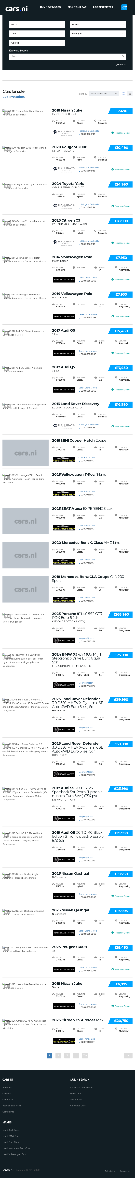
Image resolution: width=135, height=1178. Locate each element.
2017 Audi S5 (77, 792)
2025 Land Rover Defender (77, 703)
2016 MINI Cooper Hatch (80, 441)
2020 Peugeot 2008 (69, 147)
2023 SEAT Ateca (82, 509)
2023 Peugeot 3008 (69, 947)
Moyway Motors (86, 638)
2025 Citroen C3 (66, 220)
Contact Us (125, 1171)
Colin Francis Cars (87, 457)
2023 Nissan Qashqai (70, 874)
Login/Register (103, 7)
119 (85, 1055)
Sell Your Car (77, 7)
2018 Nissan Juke (67, 110)
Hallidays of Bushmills (89, 131)
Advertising (110, 1171)
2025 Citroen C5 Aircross (77, 1020)
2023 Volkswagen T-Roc (79, 475)
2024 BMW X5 (76, 658)
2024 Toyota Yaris (68, 184)
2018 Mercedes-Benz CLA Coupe (88, 579)
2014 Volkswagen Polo (72, 257)
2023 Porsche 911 (77, 616)
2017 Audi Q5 (63, 330)
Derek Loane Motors (88, 277)
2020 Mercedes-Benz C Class (86, 543)
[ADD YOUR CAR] (124, 7)
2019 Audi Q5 (77, 836)
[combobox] (37, 24)
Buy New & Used (50, 7)
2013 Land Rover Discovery (75, 404)
